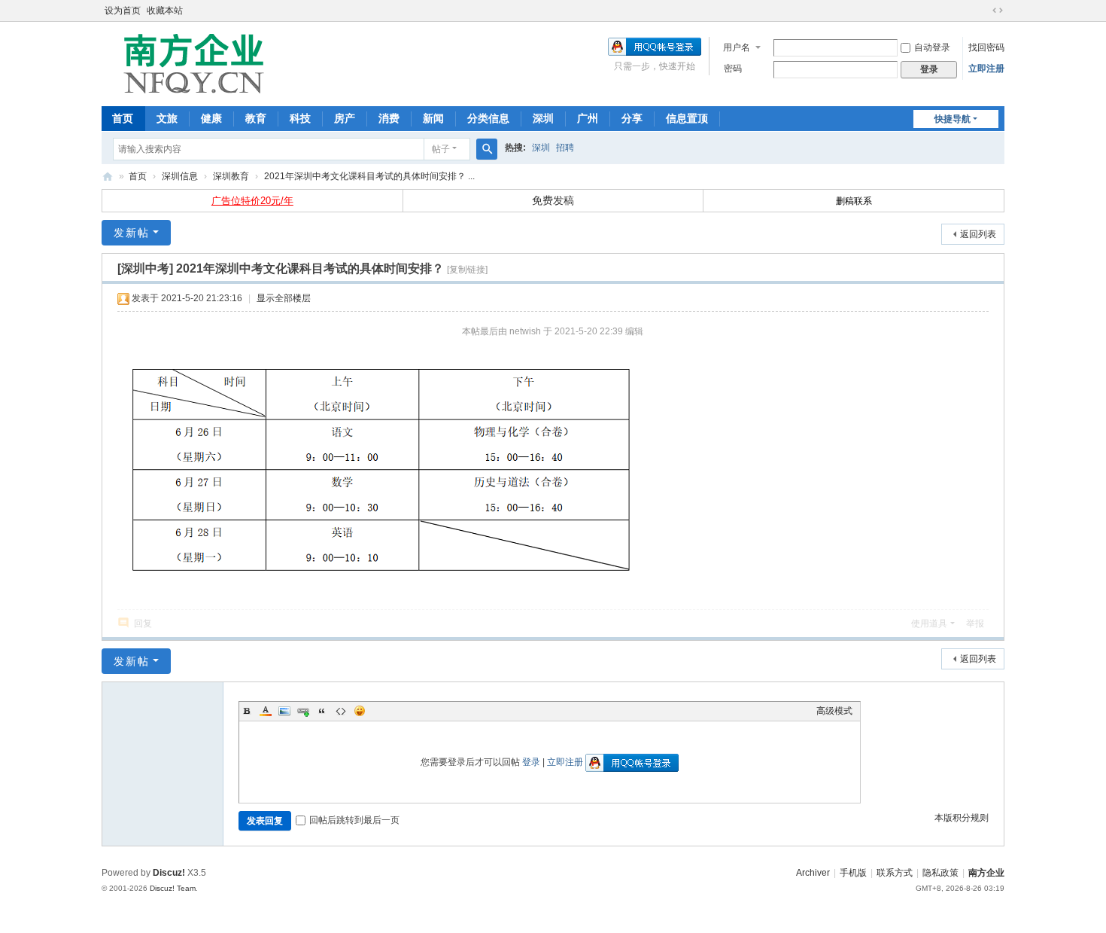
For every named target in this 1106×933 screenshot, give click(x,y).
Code (340, 710)
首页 (122, 118)
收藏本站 (165, 10)
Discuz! (169, 872)
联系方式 (895, 872)
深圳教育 (231, 176)
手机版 (853, 872)
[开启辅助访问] (983, 10)
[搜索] (486, 149)
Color (265, 710)
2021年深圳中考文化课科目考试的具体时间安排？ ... (369, 176)
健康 (211, 118)
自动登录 (932, 47)
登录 (531, 762)
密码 (733, 68)
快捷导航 (952, 119)
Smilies (359, 710)
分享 (632, 118)
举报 (975, 623)
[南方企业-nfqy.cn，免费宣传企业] (194, 62)
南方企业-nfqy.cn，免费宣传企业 (108, 177)
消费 (389, 118)
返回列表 (978, 234)
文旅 (167, 118)
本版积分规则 (961, 818)
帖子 (441, 149)
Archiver (813, 872)
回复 (143, 623)
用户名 (736, 47)
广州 (587, 118)
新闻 (433, 118)
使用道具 (929, 623)
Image (284, 710)
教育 (255, 118)
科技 (300, 118)
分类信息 (488, 118)
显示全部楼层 (284, 298)
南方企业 (986, 872)
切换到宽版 (997, 10)
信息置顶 (687, 118)
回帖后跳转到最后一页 (354, 820)
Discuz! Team (173, 888)
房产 (344, 118)
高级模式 (834, 711)
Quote (322, 710)
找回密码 (986, 47)
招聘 (565, 147)
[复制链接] (467, 269)
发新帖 (132, 233)
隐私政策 (940, 872)
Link (303, 710)
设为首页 (123, 10)
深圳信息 (180, 176)
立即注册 (986, 68)
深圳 (543, 118)
